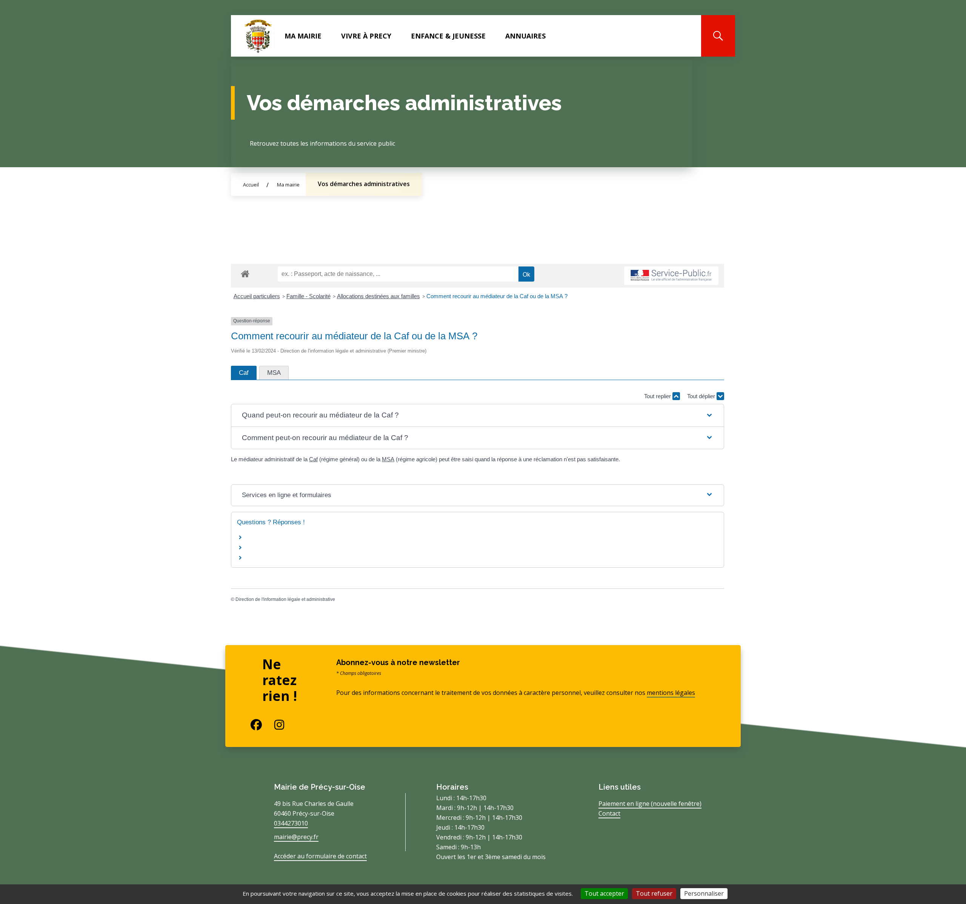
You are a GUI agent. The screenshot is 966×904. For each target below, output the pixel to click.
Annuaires (525, 35)
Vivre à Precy (366, 35)
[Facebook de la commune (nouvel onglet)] (250, 724)
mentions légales (671, 692)
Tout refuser (654, 893)
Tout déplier (702, 396)
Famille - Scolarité (308, 296)
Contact (609, 813)
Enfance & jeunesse (448, 35)
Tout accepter (604, 893)
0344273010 (291, 823)
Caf (313, 459)
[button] (477, 415)
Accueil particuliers (257, 296)
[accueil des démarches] (245, 272)
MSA (388, 459)
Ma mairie (303, 35)
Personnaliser (704, 893)
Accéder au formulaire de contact (320, 856)
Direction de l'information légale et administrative (285, 599)
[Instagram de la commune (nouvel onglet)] (273, 724)
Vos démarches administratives (364, 184)
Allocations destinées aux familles (378, 296)
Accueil (251, 184)
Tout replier (658, 396)
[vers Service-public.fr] (671, 275)
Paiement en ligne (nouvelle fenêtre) (649, 803)
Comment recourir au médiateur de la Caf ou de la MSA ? (497, 296)
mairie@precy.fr (296, 837)
